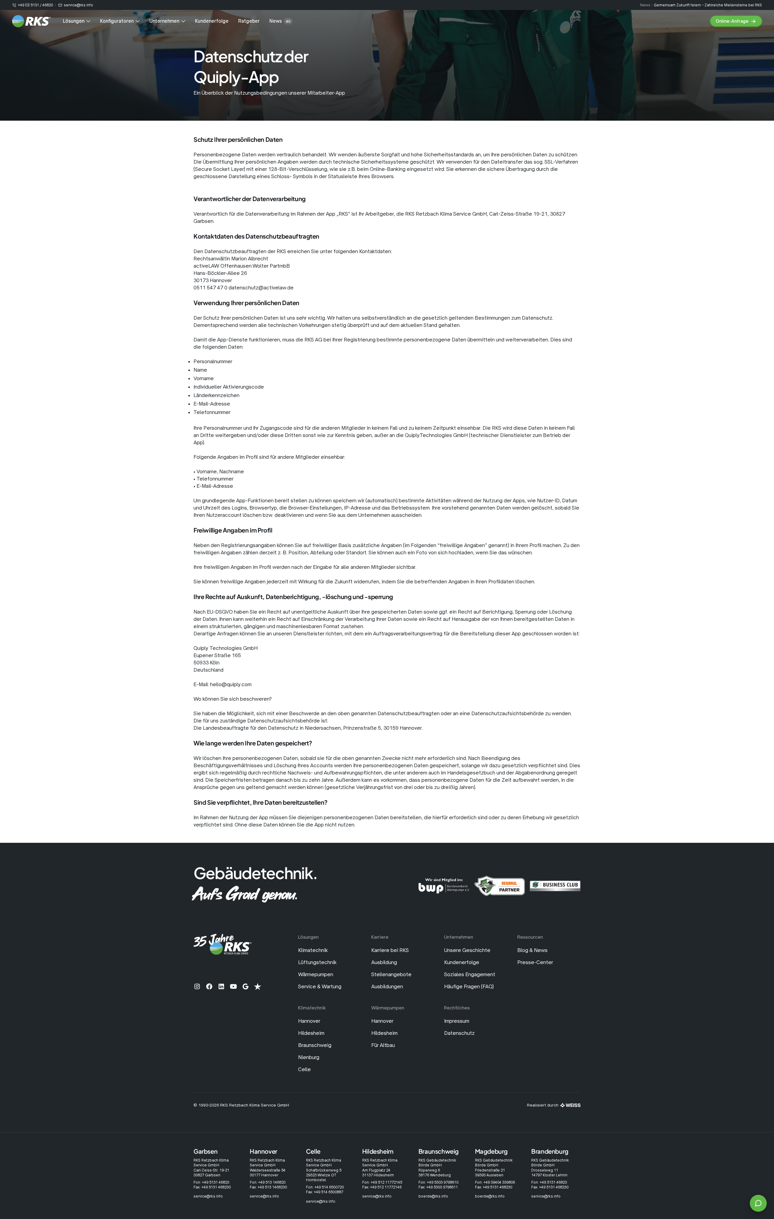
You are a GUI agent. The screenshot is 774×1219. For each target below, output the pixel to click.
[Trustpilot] (257, 986)
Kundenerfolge (461, 962)
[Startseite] (31, 21)
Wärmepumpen (315, 974)
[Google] (245, 986)
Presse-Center (535, 962)
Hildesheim (311, 1033)
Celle (304, 1069)
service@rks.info (208, 1196)
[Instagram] (197, 986)
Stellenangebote (391, 974)
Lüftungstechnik (317, 962)
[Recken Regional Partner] (499, 886)
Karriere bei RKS (390, 950)
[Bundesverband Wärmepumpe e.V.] (443, 885)
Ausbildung (384, 962)
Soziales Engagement (469, 974)
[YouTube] (233, 986)
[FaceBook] (209, 986)
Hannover (309, 1021)
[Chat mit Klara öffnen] (758, 1203)
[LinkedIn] (221, 986)
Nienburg (308, 1057)
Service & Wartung (319, 986)
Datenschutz (459, 1033)
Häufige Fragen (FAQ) (469, 986)
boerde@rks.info (433, 1196)
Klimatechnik (313, 950)
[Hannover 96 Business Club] (555, 886)
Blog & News (532, 950)
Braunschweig (314, 1045)
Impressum (456, 1021)
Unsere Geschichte (467, 950)
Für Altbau (383, 1045)
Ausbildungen (387, 986)
